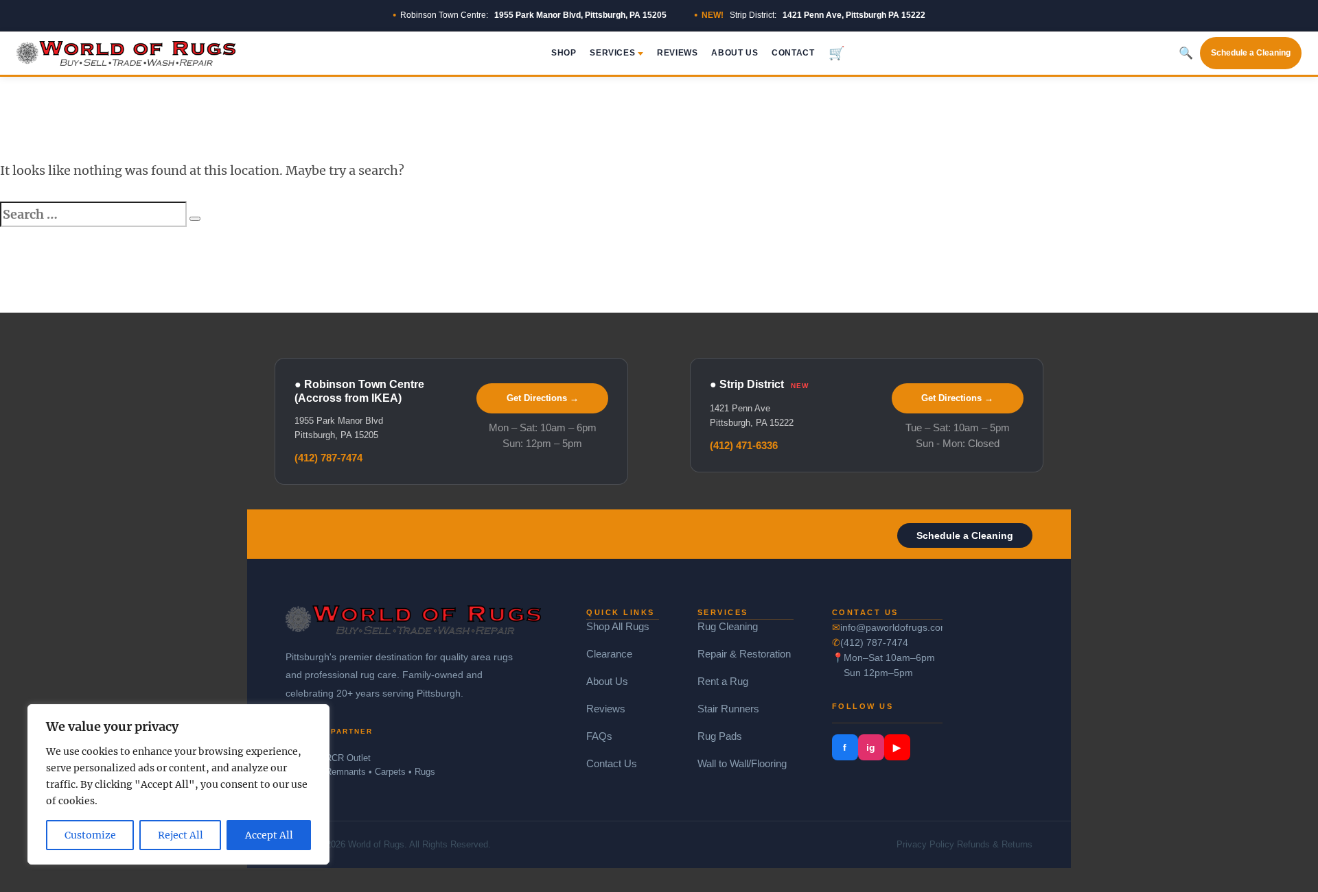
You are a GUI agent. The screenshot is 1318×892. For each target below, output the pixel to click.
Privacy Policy (925, 844)
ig (870, 747)
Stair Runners (728, 708)
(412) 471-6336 (744, 445)
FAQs (599, 736)
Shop (563, 53)
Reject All (180, 835)
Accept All (269, 835)
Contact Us (611, 763)
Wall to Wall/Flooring (742, 763)
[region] (178, 784)
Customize (90, 835)
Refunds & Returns (994, 844)
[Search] (194, 219)
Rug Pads (719, 736)
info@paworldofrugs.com (891, 627)
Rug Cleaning (727, 626)
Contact (793, 53)
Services (612, 53)
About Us (734, 53)
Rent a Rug (722, 681)
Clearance (609, 654)
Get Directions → (543, 398)
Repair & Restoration (744, 654)
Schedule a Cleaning (1251, 53)
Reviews (677, 53)
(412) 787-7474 (328, 457)
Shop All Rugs (617, 626)
